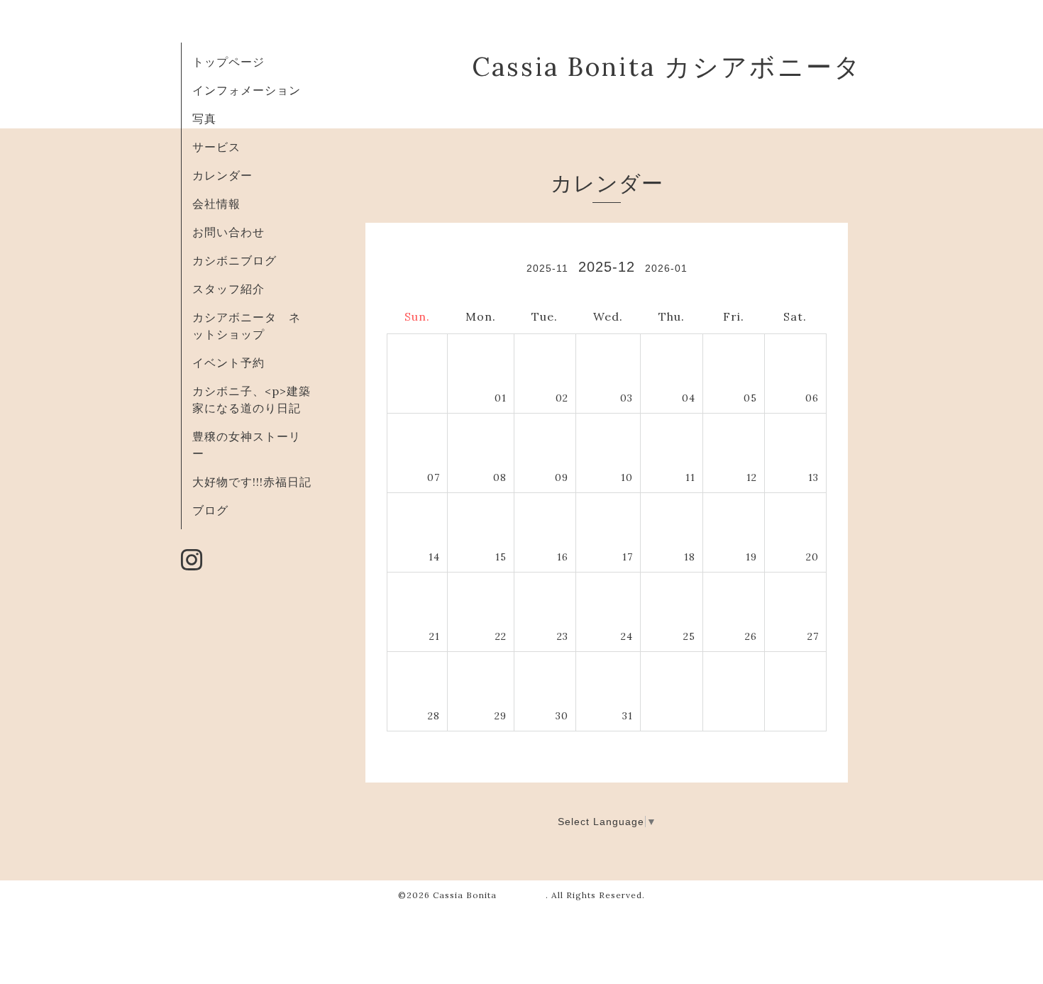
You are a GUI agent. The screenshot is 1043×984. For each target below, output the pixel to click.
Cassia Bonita (489, 895)
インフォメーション (246, 90)
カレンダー (222, 175)
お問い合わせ (228, 232)
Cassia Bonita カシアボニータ (667, 66)
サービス (216, 147)
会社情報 (216, 204)
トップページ (228, 62)
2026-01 (666, 268)
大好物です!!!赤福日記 (251, 482)
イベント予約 (228, 362)
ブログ (210, 510)
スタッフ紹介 (228, 289)
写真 (204, 118)
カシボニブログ (234, 260)
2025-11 (547, 268)
